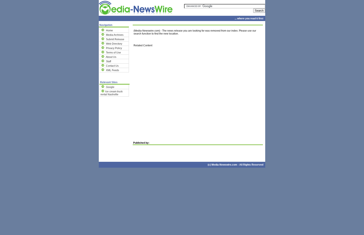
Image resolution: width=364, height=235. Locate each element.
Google (110, 87)
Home (109, 30)
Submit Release (115, 39)
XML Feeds (112, 70)
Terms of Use (113, 52)
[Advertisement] (197, 88)
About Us (111, 57)
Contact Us (112, 65)
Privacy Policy (114, 48)
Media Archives (114, 34)
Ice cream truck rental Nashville (111, 93)
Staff (108, 61)
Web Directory (114, 43)
